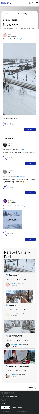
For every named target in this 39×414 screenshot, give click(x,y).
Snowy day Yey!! (16, 336)
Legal (3, 403)
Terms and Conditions (9, 396)
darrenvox (14, 375)
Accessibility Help (7, 393)
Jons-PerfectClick (16, 344)
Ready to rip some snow (19, 366)
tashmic (13, 283)
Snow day (13, 275)
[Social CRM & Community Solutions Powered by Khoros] (31, 386)
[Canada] (6, 3)
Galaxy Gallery (21, 39)
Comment (30, 129)
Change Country (17, 407)
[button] (32, 34)
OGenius (13, 314)
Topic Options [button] (32, 18)
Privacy (3, 400)
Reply (30, 163)
